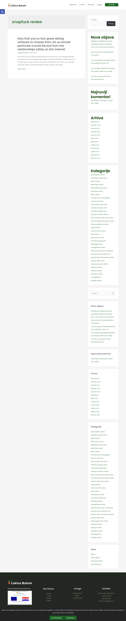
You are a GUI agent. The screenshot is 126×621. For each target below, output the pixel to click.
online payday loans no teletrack (102, 251)
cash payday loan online (99, 204)
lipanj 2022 (94, 142)
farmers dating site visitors (100, 224)
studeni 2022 (95, 128)
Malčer (77, 595)
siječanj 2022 (95, 155)
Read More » (22, 69)
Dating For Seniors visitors (99, 214)
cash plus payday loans (99, 208)
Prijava (93, 554)
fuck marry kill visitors (98, 231)
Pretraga (94, 19)
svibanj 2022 (95, 145)
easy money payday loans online (102, 218)
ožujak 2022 (95, 151)
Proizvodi (91, 5)
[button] (2, 11)
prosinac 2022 (95, 125)
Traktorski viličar (77, 598)
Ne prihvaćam (57, 618)
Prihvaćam (70, 618)
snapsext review (96, 270)
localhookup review (97, 237)
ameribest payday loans (99, 178)
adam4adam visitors (98, 175)
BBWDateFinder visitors (99, 188)
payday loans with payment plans (102, 257)
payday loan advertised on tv (101, 254)
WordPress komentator (99, 100)
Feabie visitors (96, 227)
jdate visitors (95, 234)
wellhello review (96, 280)
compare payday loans (99, 211)
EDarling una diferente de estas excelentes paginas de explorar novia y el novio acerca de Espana (102, 44)
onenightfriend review (98, 247)
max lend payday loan (98, 241)
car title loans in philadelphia (100, 198)
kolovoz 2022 (95, 135)
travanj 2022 (95, 148)
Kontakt (48, 600)
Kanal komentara (96, 561)
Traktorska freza (77, 593)
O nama (82, 5)
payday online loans (98, 261)
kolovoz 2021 (95, 158)
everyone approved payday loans (102, 221)
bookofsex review (97, 191)
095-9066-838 (106, 598)
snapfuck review (23, 53)
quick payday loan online (99, 264)
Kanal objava (95, 558)
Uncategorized (96, 277)
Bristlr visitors (95, 194)
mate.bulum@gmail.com (106, 601)
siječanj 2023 (95, 122)
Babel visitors (95, 181)
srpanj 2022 (95, 138)
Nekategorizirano (96, 244)
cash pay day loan (97, 201)
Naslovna (73, 5)
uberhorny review (97, 274)
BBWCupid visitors (97, 185)
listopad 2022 (95, 132)
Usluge (99, 5)
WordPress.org (96, 564)
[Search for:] (103, 293)
